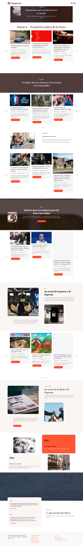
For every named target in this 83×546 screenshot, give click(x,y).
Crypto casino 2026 (35, 538)
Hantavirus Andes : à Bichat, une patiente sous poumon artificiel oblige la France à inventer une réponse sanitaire (19, 177)
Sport (9, 538)
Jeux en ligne (57, 536)
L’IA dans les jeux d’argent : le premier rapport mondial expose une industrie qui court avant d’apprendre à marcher (19, 48)
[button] (6, 51)
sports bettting (30, 217)
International (24, 536)
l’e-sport (42, 216)
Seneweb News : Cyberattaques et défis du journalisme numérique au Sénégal (63, 43)
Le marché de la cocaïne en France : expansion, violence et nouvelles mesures (41, 46)
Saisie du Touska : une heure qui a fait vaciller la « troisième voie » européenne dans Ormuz (62, 164)
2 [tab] (39, 70)
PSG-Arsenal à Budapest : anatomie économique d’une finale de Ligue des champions (20, 356)
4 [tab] (42, 70)
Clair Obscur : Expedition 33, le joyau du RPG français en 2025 (62, 347)
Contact (9, 536)
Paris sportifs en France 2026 (61, 539)
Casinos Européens (35, 542)
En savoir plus (15, 59)
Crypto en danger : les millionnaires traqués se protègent (19, 108)
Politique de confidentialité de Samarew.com (17, 535)
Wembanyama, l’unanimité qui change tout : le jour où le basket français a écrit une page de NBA (19, 262)
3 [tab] (41, 70)
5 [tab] (43, 70)
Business (14, 536)
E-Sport (56, 535)
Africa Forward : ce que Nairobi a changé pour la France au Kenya (40, 176)
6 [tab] (44, 70)
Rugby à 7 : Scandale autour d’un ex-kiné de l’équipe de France (40, 247)
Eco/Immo (19, 536)
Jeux (12, 538)
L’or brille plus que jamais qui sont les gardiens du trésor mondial (62, 110)
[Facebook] (71, 3)
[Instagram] (74, 3)
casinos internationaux (64, 142)
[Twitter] (73, 3)
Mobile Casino (71, 300)
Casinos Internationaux (36, 535)
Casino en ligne (34, 539)
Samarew (16, 3)
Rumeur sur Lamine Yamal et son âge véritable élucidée (62, 247)
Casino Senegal (34, 536)
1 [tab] (38, 70)
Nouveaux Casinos (58, 538)
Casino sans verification (36, 541)
